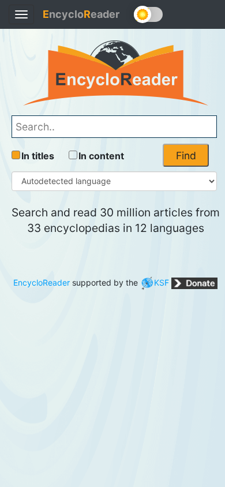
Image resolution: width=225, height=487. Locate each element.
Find (186, 155)
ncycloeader (81, 14)
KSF (161, 282)
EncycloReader (41, 282)
